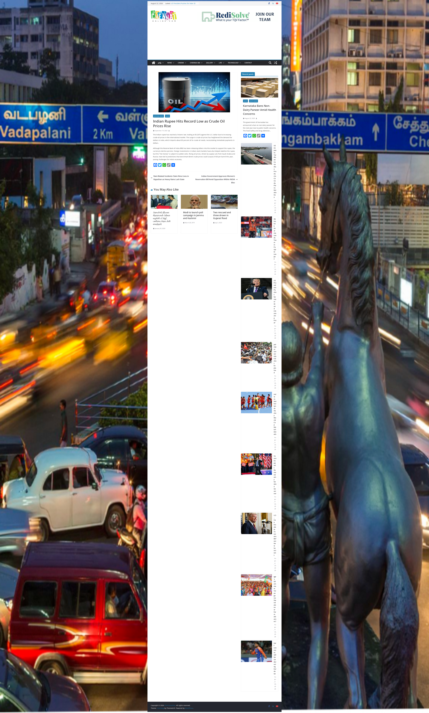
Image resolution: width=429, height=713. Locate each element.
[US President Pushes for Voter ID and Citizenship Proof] (256, 309)
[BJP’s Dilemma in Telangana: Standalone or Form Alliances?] (256, 606)
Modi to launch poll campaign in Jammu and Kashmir (193, 215)
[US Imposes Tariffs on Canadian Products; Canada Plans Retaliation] (256, 179)
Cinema (181, 63)
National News (158, 116)
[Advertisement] (214, 43)
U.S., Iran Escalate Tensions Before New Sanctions (275, 535)
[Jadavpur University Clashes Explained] (256, 366)
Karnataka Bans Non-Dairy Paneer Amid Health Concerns (259, 110)
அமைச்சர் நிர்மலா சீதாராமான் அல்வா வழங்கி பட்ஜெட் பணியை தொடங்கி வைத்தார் (162, 218)
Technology (233, 63)
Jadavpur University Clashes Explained (275, 358)
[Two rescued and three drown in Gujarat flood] (224, 196)
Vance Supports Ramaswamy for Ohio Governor (275, 475)
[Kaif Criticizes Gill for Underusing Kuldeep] (256, 666)
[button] (162, 62)
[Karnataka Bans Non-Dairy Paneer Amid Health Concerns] (259, 88)
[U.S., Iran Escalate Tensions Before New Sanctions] (256, 543)
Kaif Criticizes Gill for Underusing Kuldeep (275, 658)
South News (253, 101)
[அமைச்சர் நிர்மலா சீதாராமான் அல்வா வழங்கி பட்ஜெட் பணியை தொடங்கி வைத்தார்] (164, 196)
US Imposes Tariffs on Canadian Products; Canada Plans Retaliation (275, 171)
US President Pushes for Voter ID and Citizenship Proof (275, 301)
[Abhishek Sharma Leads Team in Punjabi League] (256, 246)
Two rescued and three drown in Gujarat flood (222, 215)
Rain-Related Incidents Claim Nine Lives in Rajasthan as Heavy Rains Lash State (171, 178)
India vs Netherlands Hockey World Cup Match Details (275, 414)
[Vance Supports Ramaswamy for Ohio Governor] (256, 482)
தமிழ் (159, 63)
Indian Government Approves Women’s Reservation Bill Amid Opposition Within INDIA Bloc (215, 179)
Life (220, 63)
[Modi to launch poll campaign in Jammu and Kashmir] (194, 196)
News (169, 63)
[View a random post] (275, 62)
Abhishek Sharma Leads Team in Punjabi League (275, 239)
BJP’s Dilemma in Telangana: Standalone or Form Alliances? (275, 599)
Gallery (209, 63)
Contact (248, 63)
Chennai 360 (195, 63)
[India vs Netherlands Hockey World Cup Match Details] (256, 422)
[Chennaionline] (153, 62)
